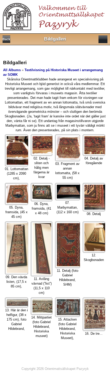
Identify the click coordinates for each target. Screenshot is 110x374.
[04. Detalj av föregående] (93, 145)
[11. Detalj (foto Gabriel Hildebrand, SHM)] (67, 244)
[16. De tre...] (93, 314)
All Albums (12, 70)
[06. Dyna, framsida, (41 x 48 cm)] (41, 192)
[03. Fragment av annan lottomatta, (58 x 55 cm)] (67, 148)
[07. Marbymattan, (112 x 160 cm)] (67, 191)
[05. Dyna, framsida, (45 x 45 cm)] (16, 194)
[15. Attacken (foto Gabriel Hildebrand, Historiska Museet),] (67, 307)
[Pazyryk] (55, 15)
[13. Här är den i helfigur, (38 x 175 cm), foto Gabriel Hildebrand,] (16, 302)
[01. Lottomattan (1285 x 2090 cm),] (16, 150)
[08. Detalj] (93, 197)
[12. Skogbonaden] (93, 237)
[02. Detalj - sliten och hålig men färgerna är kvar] (41, 145)
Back (6, 39)
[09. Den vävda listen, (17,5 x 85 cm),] (16, 248)
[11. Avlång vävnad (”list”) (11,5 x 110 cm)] (41, 249)
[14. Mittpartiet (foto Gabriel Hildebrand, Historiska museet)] (41, 306)
